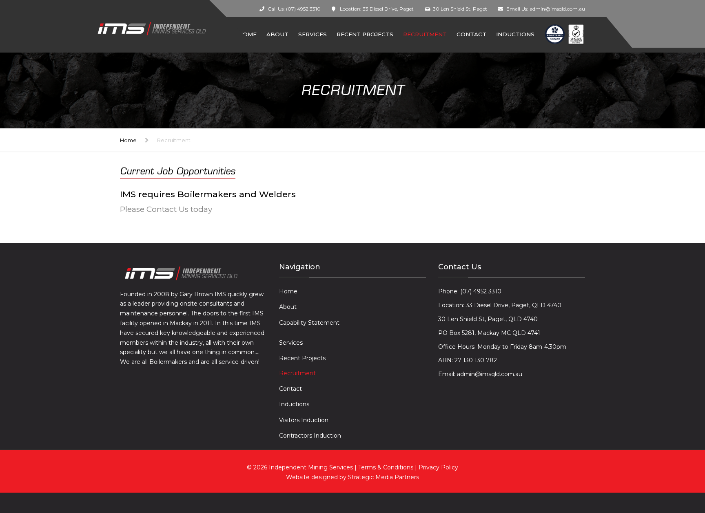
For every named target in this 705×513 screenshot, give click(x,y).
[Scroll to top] (662, 469)
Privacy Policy (438, 467)
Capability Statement (309, 322)
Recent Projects (365, 34)
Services (312, 34)
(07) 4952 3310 (303, 9)
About (277, 34)
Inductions (515, 34)
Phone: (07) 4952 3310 (469, 291)
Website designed (312, 477)
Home (128, 140)
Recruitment (425, 34)
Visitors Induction (303, 420)
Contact (471, 34)
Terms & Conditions (386, 467)
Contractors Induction (310, 435)
